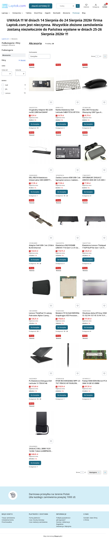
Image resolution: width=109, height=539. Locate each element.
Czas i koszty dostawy (36, 520)
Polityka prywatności (63, 518)
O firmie (86, 520)
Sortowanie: (33, 52)
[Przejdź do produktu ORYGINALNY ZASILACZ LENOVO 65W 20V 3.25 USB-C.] (94, 152)
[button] (78, 6)
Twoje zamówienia (8, 518)
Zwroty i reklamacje (63, 522)
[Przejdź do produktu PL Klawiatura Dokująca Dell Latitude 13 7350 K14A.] (41, 355)
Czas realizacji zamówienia (38, 522)
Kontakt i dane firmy (90, 518)
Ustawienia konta (8, 520)
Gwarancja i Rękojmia (63, 526)
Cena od (4, 70)
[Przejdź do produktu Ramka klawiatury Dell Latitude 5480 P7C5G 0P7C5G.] (68, 84)
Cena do (18, 70)
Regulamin (59, 524)
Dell (6, 85)
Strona (93, 56)
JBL (6, 89)
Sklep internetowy (52, 536)
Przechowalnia (7, 522)
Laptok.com (5, 39)
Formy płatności (34, 518)
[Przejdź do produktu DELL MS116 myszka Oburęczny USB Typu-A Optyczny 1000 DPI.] (94, 84)
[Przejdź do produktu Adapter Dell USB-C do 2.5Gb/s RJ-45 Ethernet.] (41, 219)
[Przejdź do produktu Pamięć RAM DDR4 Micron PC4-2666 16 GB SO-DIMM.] (94, 355)
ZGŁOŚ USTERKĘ (39, 6)
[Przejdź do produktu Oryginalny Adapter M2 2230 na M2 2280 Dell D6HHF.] (41, 84)
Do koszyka (35, 124)
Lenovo (7, 93)
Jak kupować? (60, 520)
